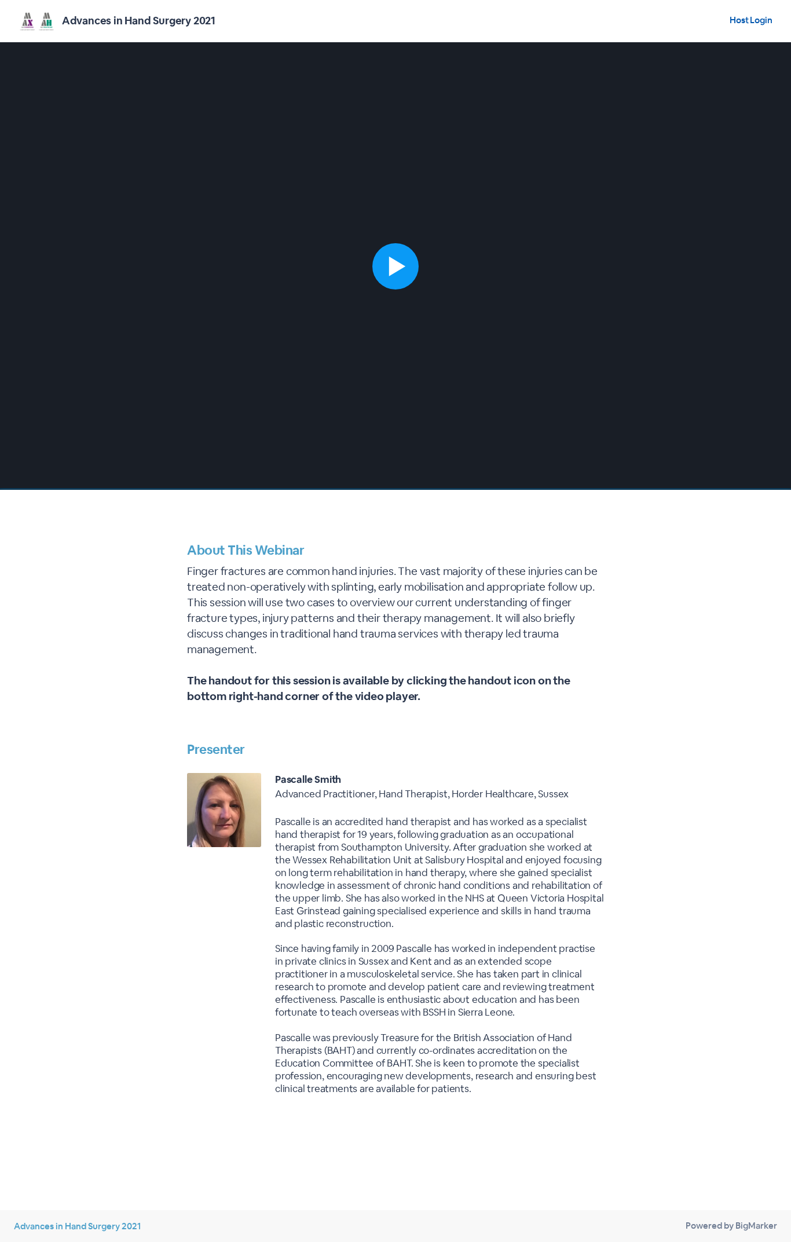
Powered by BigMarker (731, 1225)
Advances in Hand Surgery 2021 (77, 1226)
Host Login (751, 19)
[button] (395, 266)
